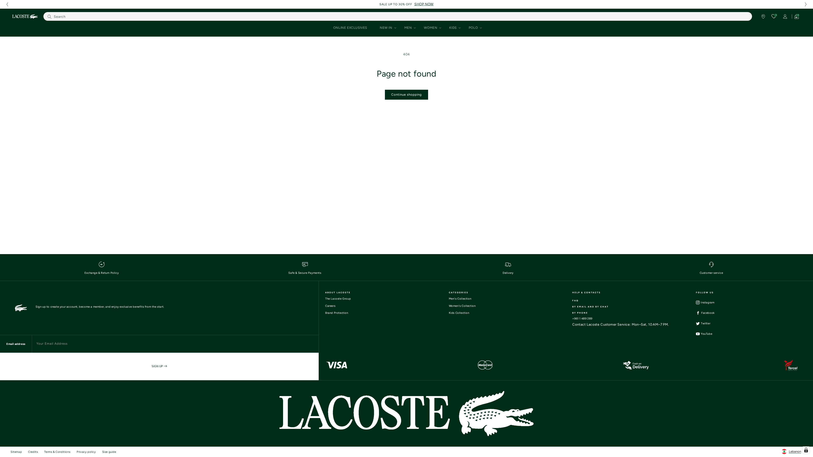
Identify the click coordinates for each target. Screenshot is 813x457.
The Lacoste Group (338, 298)
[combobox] (397, 16)
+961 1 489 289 (582, 318)
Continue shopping (406, 94)
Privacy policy (86, 451)
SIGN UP (158, 366)
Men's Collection (460, 298)
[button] (7, 4)
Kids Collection (459, 312)
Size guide (109, 451)
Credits (33, 451)
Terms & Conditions (57, 451)
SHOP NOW (424, 4)
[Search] (49, 16)
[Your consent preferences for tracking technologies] (806, 450)
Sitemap (16, 451)
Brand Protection (336, 312)
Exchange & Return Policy (101, 272)
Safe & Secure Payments (304, 272)
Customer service (711, 272)
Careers (330, 305)
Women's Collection (462, 305)
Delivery (508, 272)
